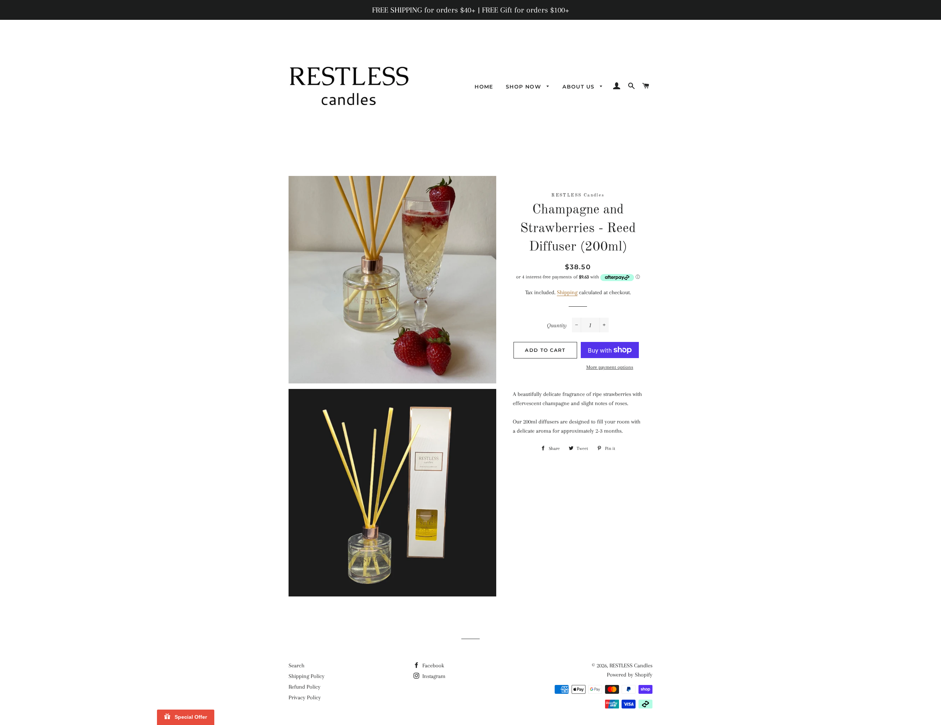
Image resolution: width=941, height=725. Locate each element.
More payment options (609, 367)
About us (579, 86)
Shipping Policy (307, 676)
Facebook (432, 665)
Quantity (557, 325)
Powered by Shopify (629, 674)
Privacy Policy (305, 697)
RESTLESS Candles (630, 665)
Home (484, 86)
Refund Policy (305, 686)
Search (296, 665)
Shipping (567, 292)
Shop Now (524, 86)
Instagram (433, 676)
